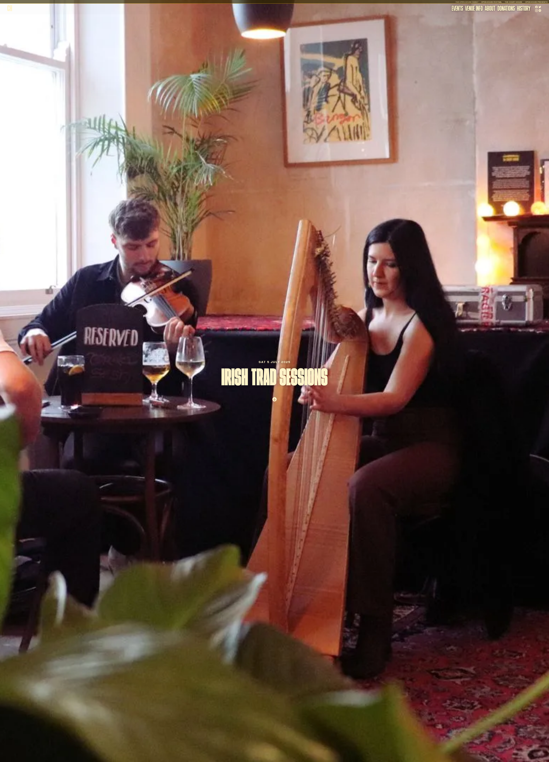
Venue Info (474, 9)
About (490, 9)
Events (457, 9)
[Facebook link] (536, 7)
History (523, 9)
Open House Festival (491, 2)
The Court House (513, 2)
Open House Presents (536, 2)
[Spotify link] (540, 10)
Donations (506, 9)
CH (9, 9)
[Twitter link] (540, 7)
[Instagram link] (536, 11)
